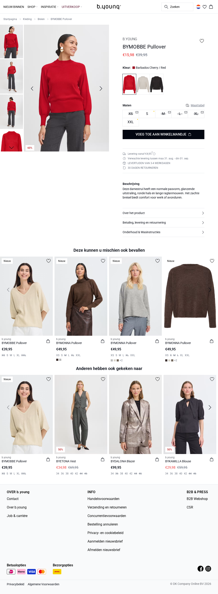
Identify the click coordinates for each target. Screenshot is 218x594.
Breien (41, 19)
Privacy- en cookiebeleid (105, 533)
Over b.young (17, 507)
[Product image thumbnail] (11, 41)
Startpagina (10, 19)
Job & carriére (17, 516)
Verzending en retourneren (107, 507)
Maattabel (197, 105)
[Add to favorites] (202, 41)
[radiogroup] (163, 118)
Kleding (27, 19)
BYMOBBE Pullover (61, 19)
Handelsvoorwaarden (103, 499)
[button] (163, 213)
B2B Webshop (197, 499)
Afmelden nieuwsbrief (103, 550)
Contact (13, 499)
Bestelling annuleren (102, 524)
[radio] (147, 114)
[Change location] (198, 6)
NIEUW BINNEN (13, 7)
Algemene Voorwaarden (43, 584)
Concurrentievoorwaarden (106, 516)
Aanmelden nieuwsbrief (105, 541)
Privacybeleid (15, 584)
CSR (190, 507)
